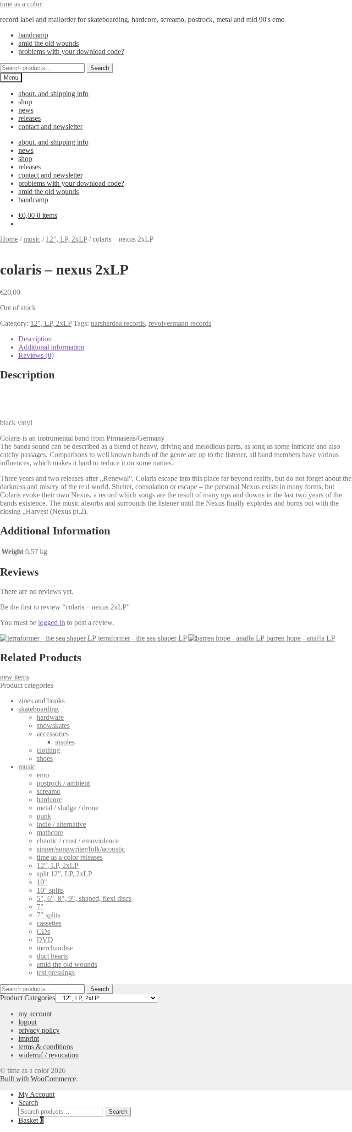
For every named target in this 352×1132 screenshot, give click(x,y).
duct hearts (52, 956)
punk (44, 816)
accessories (53, 734)
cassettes (49, 923)
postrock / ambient (63, 783)
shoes (45, 758)
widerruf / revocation (48, 1055)
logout (27, 1022)
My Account (36, 1094)
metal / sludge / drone (68, 808)
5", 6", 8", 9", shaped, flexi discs (84, 898)
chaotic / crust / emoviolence (78, 841)
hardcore (49, 799)
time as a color (21, 4)
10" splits (50, 890)
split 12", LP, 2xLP (64, 874)
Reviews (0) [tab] (36, 355)
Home (9, 239)
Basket (31, 1120)
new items (14, 677)
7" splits (48, 915)
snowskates (53, 725)
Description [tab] (35, 339)
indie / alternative (61, 824)
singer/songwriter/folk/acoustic (81, 849)
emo (43, 775)
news (25, 110)
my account (35, 1014)
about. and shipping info (53, 93)
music (31, 239)
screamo (48, 791)
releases (29, 118)
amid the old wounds (48, 43)
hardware (50, 717)
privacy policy (39, 1030)
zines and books (41, 701)
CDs (43, 931)
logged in (51, 622)
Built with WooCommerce (38, 1079)
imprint (28, 1038)
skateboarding (38, 709)
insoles (65, 742)
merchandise (55, 948)
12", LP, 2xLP (66, 239)
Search (99, 68)
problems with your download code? (71, 51)
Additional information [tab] (51, 347)
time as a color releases (70, 857)
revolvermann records (179, 323)
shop (25, 102)
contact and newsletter (50, 126)
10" (42, 882)
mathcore (50, 832)
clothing (48, 750)
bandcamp (33, 35)
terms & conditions (45, 1047)
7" (40, 907)
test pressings (56, 972)
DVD (45, 939)
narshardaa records (118, 323)
